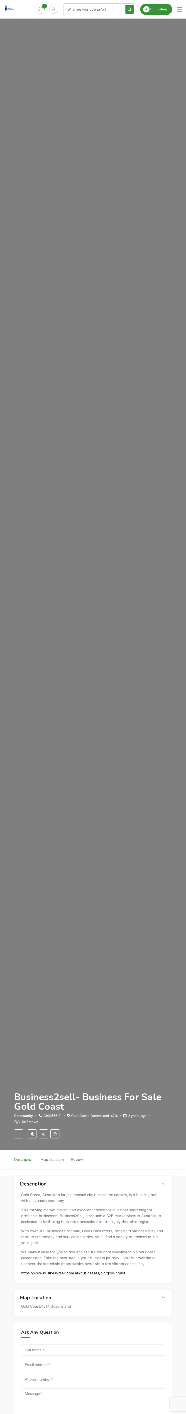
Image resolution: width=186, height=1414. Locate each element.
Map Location (52, 1159)
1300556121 (52, 1116)
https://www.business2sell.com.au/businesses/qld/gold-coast (73, 1273)
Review (77, 1159)
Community (23, 1116)
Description (24, 1159)
